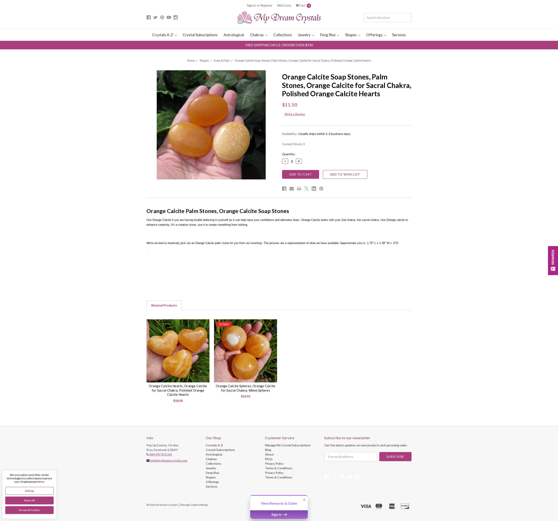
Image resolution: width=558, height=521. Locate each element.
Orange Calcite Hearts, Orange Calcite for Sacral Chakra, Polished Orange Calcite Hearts (178, 390)
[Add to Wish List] (204, 324)
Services (399, 35)
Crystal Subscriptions (200, 35)
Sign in (251, 5)
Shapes (351, 35)
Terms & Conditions (278, 468)
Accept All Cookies (29, 510)
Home (191, 60)
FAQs (269, 459)
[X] (306, 188)
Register (266, 5)
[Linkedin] (314, 188)
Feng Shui (328, 35)
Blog (268, 450)
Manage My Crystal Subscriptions (288, 445)
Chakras (257, 35)
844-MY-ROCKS (161, 454)
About (269, 454)
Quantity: (288, 154)
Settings (29, 490)
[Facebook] (284, 188)
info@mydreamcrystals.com (168, 460)
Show (553, 260)
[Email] (291, 188)
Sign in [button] (276, 514)
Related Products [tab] (164, 305)
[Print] (299, 188)
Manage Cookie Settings (194, 504)
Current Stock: (293, 144)
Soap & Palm (222, 60)
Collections (282, 35)
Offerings (374, 35)
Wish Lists (284, 5)
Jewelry (304, 35)
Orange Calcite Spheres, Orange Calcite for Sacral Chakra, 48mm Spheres (246, 388)
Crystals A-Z (163, 35)
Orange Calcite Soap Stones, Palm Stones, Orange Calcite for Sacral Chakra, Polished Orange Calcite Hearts (303, 60)
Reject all (29, 500)
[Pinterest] (321, 188)
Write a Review (294, 114)
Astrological (234, 35)
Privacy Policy (274, 463)
